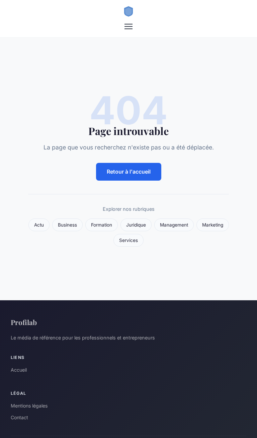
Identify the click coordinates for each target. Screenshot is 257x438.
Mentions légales (29, 406)
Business (67, 225)
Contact (19, 417)
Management (174, 225)
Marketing (212, 225)
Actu (39, 225)
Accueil (19, 370)
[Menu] (128, 26)
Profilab (24, 322)
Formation (101, 225)
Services (128, 240)
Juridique (136, 225)
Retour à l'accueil (129, 171)
